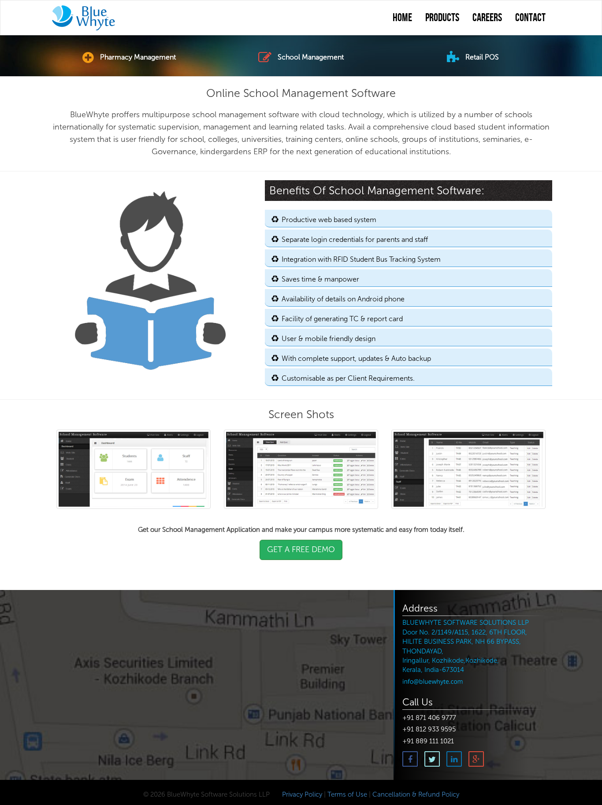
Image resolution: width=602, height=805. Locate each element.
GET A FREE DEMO (301, 549)
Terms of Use (347, 794)
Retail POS (481, 57)
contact (530, 18)
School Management (310, 57)
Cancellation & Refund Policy (415, 794)
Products (442, 18)
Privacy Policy (301, 794)
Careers (487, 18)
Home (402, 18)
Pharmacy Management (137, 57)
